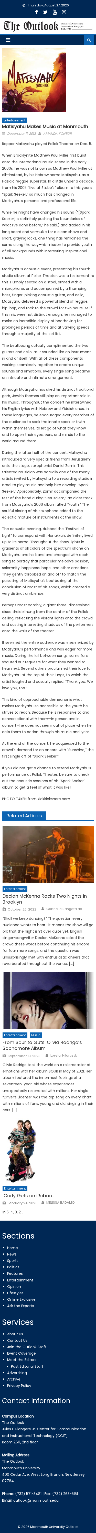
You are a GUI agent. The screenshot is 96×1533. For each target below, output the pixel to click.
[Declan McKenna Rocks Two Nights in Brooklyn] (48, 854)
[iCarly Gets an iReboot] (48, 1150)
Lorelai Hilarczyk (63, 1055)
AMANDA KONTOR (57, 133)
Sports (12, 1260)
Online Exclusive (21, 1299)
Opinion (14, 1286)
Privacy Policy (19, 1385)
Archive (13, 1379)
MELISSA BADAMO (60, 1202)
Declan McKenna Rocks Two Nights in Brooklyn (45, 899)
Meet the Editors (21, 1359)
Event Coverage (21, 1353)
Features (15, 1273)
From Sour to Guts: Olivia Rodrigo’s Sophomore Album (42, 1045)
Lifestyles (15, 1293)
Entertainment (14, 120)
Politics (13, 1267)
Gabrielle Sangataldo (64, 909)
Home (12, 1247)
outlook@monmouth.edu (36, 1500)
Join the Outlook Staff (27, 1346)
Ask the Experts (20, 1305)
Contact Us (17, 1340)
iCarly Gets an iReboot (28, 1196)
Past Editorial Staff (27, 1366)
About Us (15, 1334)
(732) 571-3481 (28, 1493)
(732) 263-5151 (65, 1493)
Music (35, 1035)
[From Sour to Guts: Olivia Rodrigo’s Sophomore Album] (48, 1000)
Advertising (17, 1372)
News (11, 1254)
